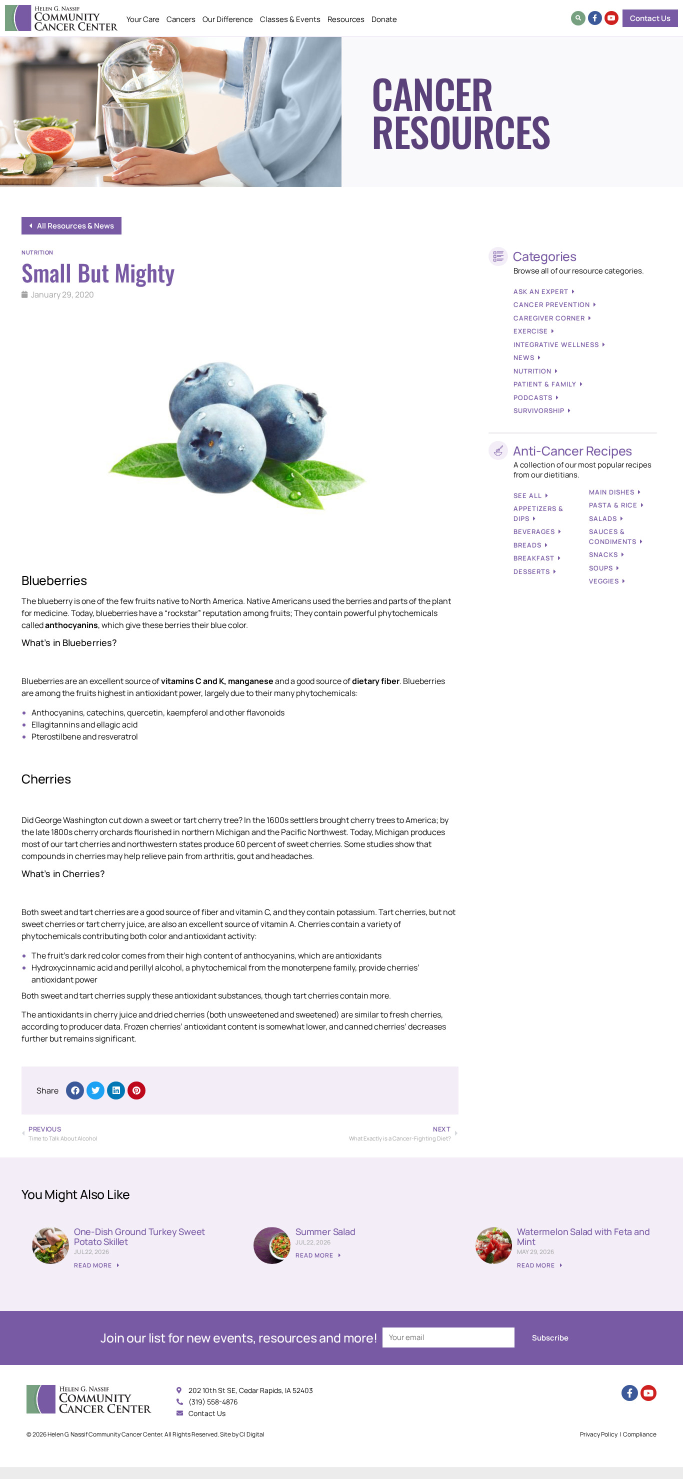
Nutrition (38, 252)
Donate (384, 19)
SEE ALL (528, 495)
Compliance (639, 1434)
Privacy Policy (599, 1434)
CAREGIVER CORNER (549, 318)
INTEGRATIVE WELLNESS (556, 344)
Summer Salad (326, 1232)
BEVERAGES (534, 531)
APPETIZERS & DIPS (539, 513)
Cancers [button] (181, 19)
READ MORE (94, 1265)
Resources (346, 19)
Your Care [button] (143, 19)
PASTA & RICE (613, 505)
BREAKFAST (534, 558)
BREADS (528, 545)
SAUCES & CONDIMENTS (612, 536)
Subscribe (550, 1337)
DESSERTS (532, 571)
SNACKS (603, 554)
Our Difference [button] (227, 19)
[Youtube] (611, 18)
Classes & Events (290, 19)
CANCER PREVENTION (552, 304)
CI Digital (252, 1434)
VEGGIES (604, 581)
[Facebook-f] (595, 18)
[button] (578, 18)
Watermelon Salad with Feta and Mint (583, 1237)
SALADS (603, 518)
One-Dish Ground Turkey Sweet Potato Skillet (139, 1237)
